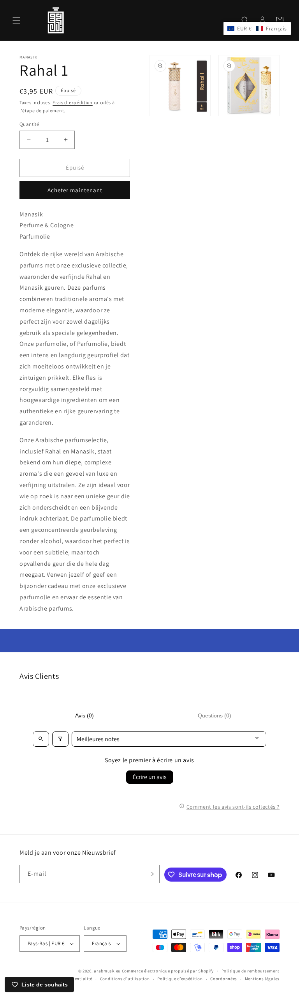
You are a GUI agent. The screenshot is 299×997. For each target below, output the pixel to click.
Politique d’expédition (179, 978)
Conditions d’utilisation (125, 978)
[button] (16, 20)
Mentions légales (262, 978)
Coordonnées (223, 978)
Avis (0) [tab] (84, 715)
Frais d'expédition (73, 102)
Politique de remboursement (251, 971)
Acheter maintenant (74, 190)
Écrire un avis (150, 777)
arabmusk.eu (107, 971)
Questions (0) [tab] (214, 715)
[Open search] (41, 739)
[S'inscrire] (150, 874)
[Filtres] (60, 739)
